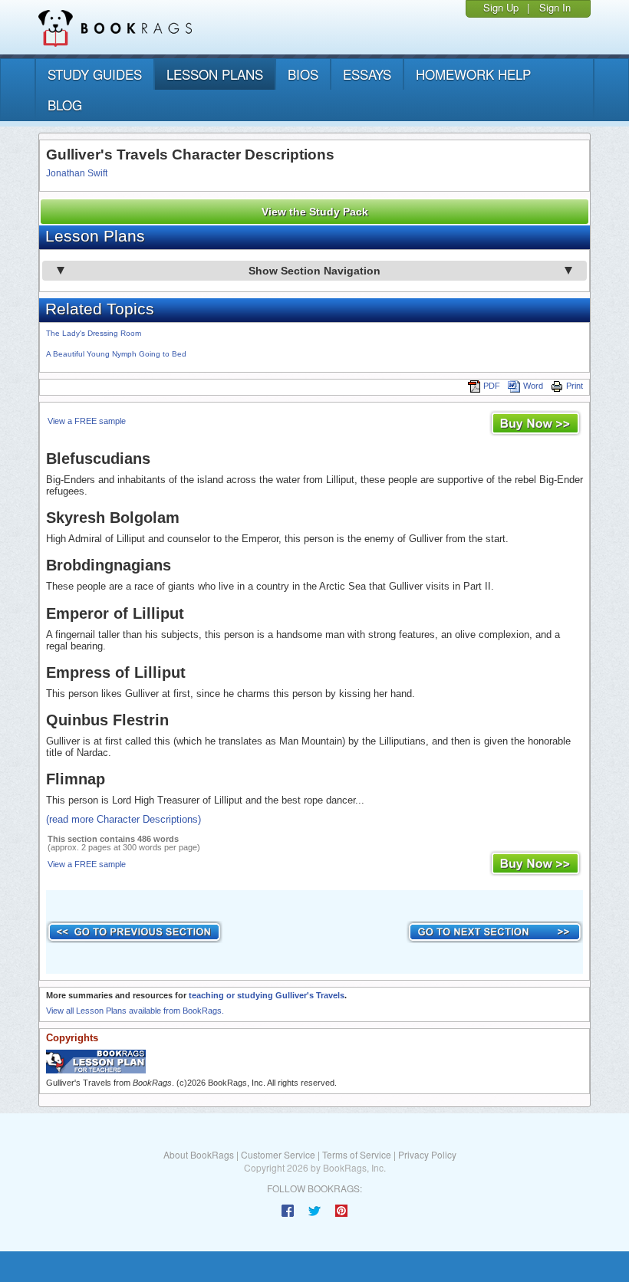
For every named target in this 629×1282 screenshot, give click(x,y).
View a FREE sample (87, 421)
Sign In (555, 7)
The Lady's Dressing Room (93, 333)
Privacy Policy (427, 1154)
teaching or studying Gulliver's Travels (266, 995)
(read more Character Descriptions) (123, 819)
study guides (95, 74)
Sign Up (501, 7)
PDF (491, 385)
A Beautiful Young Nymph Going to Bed (116, 354)
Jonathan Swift (76, 173)
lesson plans (214, 74)
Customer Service (278, 1154)
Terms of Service (356, 1154)
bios (303, 74)
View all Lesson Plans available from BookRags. (135, 1010)
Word (533, 385)
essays (367, 74)
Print (574, 385)
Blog (65, 104)
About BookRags (198, 1154)
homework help (473, 74)
